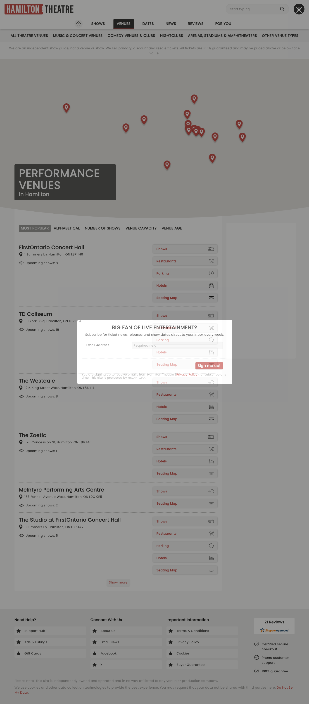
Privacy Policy (186, 374)
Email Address (97, 345)
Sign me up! (209, 365)
